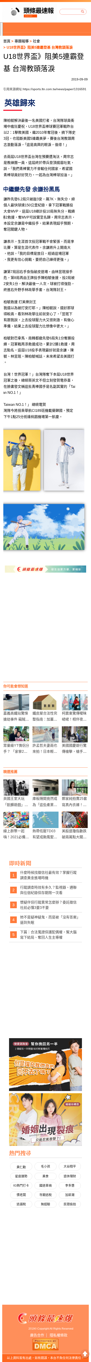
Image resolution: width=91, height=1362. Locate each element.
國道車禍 (45, 1185)
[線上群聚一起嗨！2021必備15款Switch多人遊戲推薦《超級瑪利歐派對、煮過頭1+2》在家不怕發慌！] (16, 820)
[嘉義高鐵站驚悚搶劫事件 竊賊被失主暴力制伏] (16, 702)
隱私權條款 (58, 1335)
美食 (45, 1176)
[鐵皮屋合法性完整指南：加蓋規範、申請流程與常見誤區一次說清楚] (45, 702)
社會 (36, 41)
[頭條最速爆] (29, 12)
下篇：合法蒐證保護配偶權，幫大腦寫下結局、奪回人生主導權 (48, 934)
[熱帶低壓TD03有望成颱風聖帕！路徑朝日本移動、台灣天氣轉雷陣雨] (45, 820)
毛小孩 (45, 1166)
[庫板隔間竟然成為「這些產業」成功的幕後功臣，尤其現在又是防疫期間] (45, 787)
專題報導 (22, 41)
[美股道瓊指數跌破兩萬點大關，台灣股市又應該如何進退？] (75, 820)
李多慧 (69, 1185)
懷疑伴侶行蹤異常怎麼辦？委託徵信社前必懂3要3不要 (48, 905)
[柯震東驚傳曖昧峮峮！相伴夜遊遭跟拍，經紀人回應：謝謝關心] (75, 702)
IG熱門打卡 (21, 1185)
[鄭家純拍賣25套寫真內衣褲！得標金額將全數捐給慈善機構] (75, 787)
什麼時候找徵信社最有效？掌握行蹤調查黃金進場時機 (48, 875)
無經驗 (45, 1204)
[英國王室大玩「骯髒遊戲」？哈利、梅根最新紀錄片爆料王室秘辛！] (16, 787)
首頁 (6, 41)
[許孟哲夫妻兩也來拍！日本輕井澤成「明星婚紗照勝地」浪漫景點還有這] (45, 734)
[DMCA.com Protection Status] (45, 1344)
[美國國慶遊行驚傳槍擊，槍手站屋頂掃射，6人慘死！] (75, 734)
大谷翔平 (70, 1166)
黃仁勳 (21, 1167)
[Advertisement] (45, 631)
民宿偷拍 (70, 1204)
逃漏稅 (21, 1204)
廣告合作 (37, 1335)
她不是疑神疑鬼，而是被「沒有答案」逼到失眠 (49, 919)
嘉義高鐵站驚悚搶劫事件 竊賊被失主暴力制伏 (16, 719)
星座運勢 (21, 1176)
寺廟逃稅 (45, 1195)
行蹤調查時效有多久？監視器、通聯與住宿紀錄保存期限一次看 (48, 890)
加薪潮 (69, 1195)
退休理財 (70, 1176)
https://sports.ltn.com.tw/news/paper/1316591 (54, 89)
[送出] (82, 11)
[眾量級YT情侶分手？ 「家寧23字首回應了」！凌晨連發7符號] (16, 734)
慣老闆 (21, 1195)
